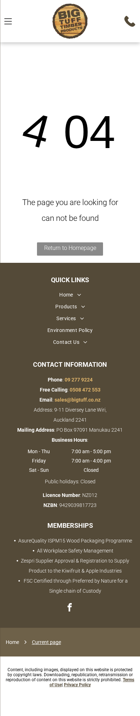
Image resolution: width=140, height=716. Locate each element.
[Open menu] (8, 21)
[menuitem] (70, 296)
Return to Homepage (70, 248)
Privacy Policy (77, 684)
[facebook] (70, 608)
